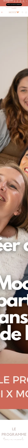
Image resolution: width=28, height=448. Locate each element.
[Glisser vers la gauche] (2, 8)
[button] (22, 12)
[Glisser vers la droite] (25, 8)
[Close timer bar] (26, 1)
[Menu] (2, 12)
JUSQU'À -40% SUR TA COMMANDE (14, 4)
